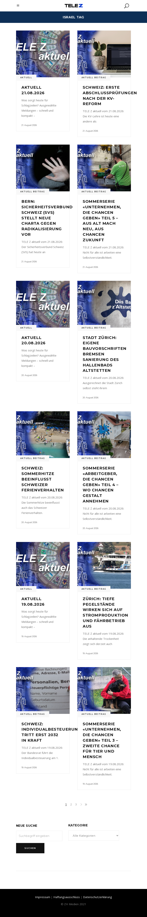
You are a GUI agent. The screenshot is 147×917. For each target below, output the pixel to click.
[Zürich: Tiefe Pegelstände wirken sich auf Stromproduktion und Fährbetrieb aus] (104, 565)
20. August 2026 (29, 375)
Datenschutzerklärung (97, 897)
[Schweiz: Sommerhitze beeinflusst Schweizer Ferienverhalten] (43, 434)
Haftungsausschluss (66, 897)
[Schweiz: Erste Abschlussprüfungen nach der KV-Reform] (104, 54)
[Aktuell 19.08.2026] (43, 565)
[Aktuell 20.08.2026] (43, 304)
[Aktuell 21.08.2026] (43, 54)
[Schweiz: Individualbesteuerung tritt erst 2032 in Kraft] (43, 690)
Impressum (42, 897)
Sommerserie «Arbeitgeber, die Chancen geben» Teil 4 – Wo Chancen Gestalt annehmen (100, 484)
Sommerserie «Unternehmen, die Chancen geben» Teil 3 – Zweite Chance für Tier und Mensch (102, 740)
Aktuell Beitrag (94, 77)
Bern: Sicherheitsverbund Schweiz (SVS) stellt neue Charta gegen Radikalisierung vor (47, 218)
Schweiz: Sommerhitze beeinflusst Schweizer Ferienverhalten (42, 479)
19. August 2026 (29, 636)
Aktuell (26, 77)
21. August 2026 (29, 125)
